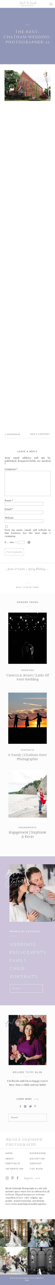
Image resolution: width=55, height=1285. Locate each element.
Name (9, 500)
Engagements (27, 827)
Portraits (27, 750)
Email (9, 509)
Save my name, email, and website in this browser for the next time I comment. (27, 533)
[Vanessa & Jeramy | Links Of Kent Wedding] (27, 638)
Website (9, 517)
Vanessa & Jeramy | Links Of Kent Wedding (27, 677)
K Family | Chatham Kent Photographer (27, 757)
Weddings (27, 670)
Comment (11, 469)
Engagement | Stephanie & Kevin (27, 834)
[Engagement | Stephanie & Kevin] (27, 796)
